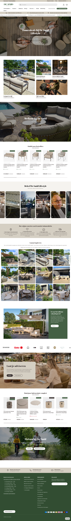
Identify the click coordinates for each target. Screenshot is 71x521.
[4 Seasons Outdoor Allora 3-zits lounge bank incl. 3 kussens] (9, 156)
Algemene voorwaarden (42, 498)
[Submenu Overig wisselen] (28, 8)
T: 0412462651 (27, 490)
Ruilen (38, 487)
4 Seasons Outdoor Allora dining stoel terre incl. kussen (35, 166)
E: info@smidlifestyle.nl (28, 487)
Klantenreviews (51, 8)
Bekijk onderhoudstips (28, 481)
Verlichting (42, 8)
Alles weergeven (35, 147)
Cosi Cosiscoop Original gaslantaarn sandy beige (61, 412)
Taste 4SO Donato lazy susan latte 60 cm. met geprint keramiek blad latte (22, 413)
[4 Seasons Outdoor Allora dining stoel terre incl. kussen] (35, 156)
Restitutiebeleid (40, 483)
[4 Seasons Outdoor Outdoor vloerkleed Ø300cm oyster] (35, 403)
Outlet (37, 8)
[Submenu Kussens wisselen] (17, 8)
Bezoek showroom (28, 483)
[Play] (6, 216)
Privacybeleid (40, 494)
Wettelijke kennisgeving (42, 492)
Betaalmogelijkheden (41, 481)
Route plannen (18, 375)
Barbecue (21, 8)
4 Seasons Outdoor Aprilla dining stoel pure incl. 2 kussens (61, 166)
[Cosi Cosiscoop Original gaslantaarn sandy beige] (61, 403)
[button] (67, 4)
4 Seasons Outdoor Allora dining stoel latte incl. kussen (22, 166)
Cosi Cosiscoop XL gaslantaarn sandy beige (48, 412)
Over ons (31, 8)
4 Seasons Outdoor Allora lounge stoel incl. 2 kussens (48, 166)
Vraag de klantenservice (29, 479)
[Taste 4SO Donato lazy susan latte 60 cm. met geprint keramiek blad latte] (22, 403)
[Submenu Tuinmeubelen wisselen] (10, 8)
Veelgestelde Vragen (41, 500)
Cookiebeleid (40, 496)
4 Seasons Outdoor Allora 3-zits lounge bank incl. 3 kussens (9, 166)
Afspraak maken (50, 0)
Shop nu (22, 205)
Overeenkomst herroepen (42, 507)
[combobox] (38, 4)
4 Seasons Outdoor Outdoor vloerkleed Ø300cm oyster (34, 412)
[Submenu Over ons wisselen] (34, 8)
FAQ (56, 0)
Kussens (14, 8)
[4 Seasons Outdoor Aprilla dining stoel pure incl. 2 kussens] (61, 156)
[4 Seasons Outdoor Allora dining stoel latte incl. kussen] (22, 156)
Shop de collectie (35, 42)
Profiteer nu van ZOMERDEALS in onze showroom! (13, 15)
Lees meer (29, 448)
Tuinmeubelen (7, 8)
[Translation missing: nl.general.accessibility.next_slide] (3, 205)
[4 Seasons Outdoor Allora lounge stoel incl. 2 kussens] (48, 156)
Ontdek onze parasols (40, 205)
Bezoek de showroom (35, 125)
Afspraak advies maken (29, 485)
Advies (5, 10)
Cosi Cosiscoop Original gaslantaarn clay (9, 412)
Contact (9, 375)
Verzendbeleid (40, 479)
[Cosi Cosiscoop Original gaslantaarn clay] (9, 403)
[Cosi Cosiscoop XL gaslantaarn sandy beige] (48, 403)
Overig (25, 8)
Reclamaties (39, 490)
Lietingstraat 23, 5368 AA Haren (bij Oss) (12, 479)
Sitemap (39, 505)
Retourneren (40, 485)
